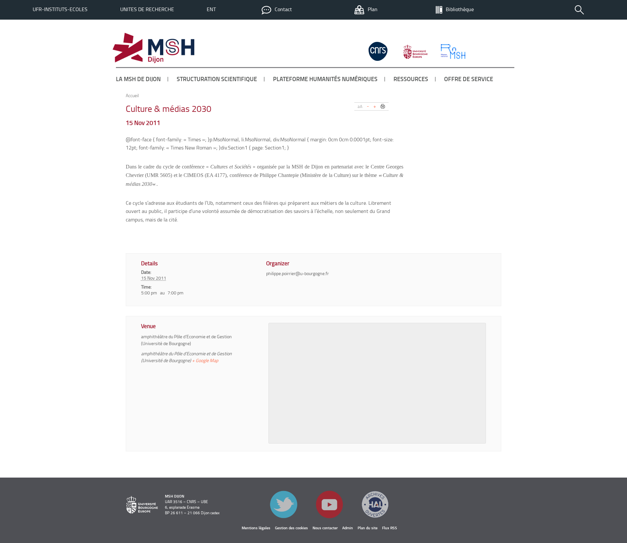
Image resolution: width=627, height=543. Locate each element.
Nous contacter (325, 528)
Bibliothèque (460, 9)
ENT (211, 9)
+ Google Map (205, 360)
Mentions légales (256, 528)
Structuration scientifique (217, 79)
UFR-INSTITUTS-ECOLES (60, 9)
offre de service (468, 79)
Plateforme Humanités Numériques (325, 79)
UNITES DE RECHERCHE (147, 9)
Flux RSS (389, 528)
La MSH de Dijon (138, 79)
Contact (283, 9)
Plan (373, 9)
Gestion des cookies (291, 528)
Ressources (411, 79)
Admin (347, 528)
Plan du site (368, 528)
